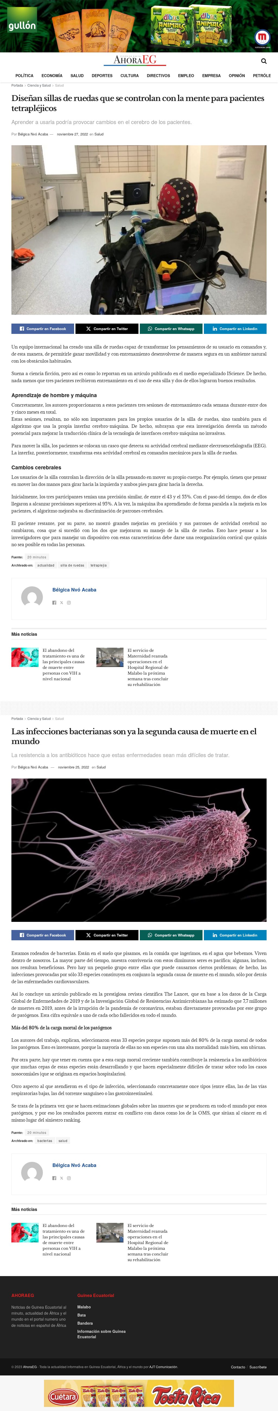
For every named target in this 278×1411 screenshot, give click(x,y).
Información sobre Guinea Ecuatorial (101, 1333)
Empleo (186, 75)
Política (24, 75)
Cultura (130, 75)
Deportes (102, 75)
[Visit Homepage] (135, 60)
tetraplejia (99, 565)
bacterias (44, 1140)
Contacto (238, 1366)
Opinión (237, 75)
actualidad (45, 565)
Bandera (85, 1323)
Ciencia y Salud (39, 85)
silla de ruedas (72, 565)
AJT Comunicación (163, 1366)
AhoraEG (30, 1366)
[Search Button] (264, 60)
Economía (52, 75)
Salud (77, 75)
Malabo (84, 1306)
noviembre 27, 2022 (72, 134)
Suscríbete (258, 1366)
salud (63, 1140)
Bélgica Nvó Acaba (33, 134)
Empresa (211, 75)
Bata (81, 1315)
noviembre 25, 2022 (73, 767)
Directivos (158, 75)
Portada (17, 85)
